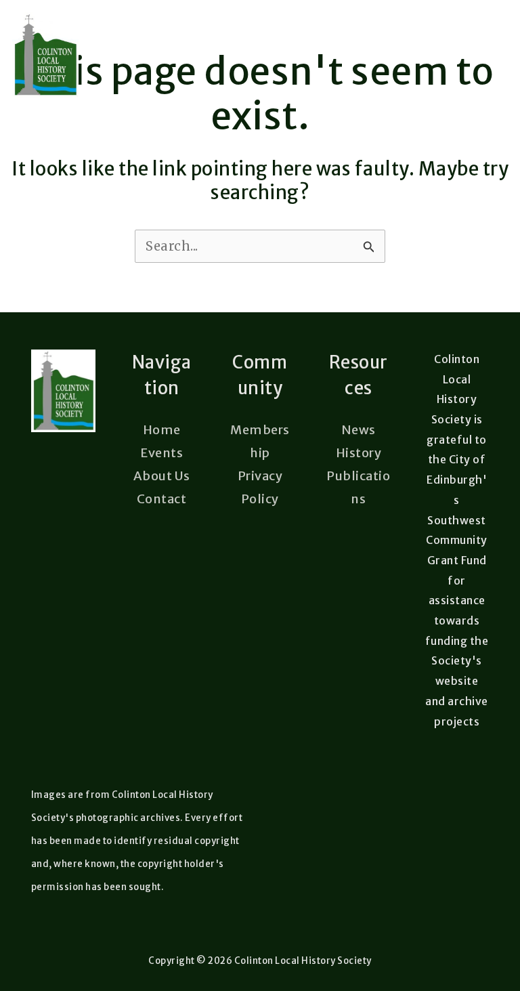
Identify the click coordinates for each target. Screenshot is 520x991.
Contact (162, 499)
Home (162, 430)
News (358, 430)
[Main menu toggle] (488, 55)
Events (161, 453)
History (359, 453)
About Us (161, 476)
